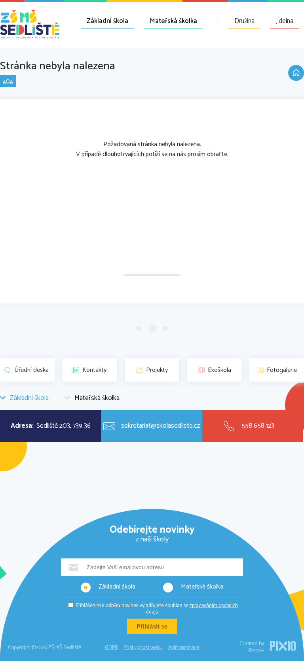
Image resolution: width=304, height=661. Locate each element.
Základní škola (107, 21)
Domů (296, 73)
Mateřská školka (173, 21)
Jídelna (284, 21)
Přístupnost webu (143, 647)
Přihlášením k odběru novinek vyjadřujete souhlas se (157, 609)
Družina (244, 21)
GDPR (111, 647)
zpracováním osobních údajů (192, 609)
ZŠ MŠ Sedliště (29, 24)
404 (8, 81)
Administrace (184, 647)
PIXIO (283, 646)
